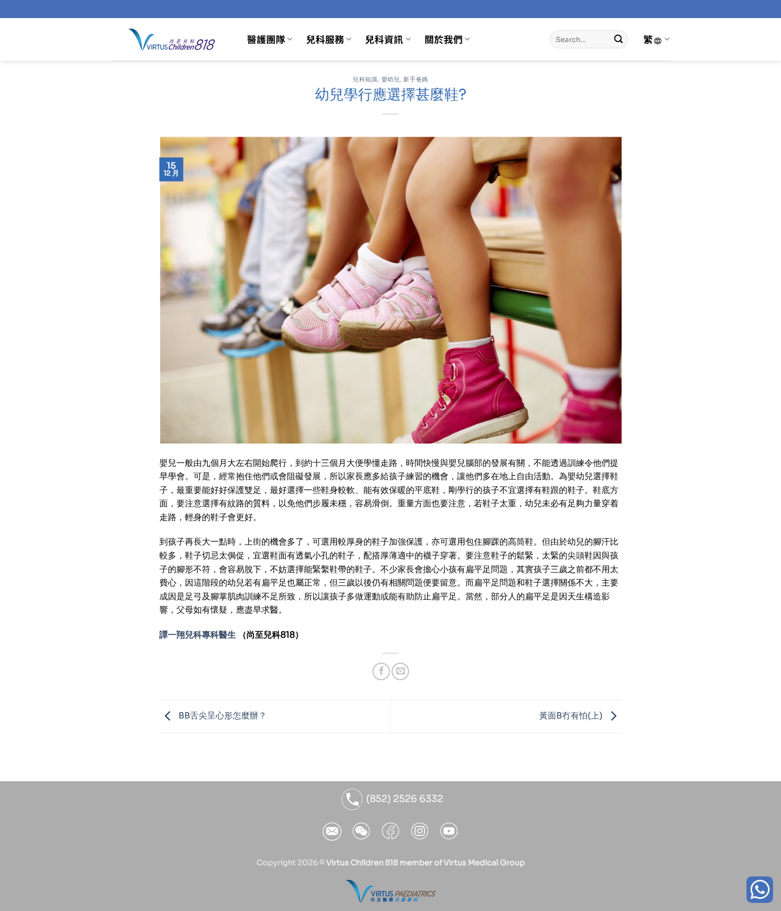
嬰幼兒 (390, 79)
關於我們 (444, 39)
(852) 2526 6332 (403, 799)
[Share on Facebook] (381, 671)
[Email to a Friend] (400, 671)
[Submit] (618, 39)
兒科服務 (325, 39)
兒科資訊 (384, 39)
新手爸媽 (415, 79)
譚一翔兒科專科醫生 (197, 634)
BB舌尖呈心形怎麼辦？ (221, 716)
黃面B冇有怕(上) (572, 716)
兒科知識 (365, 79)
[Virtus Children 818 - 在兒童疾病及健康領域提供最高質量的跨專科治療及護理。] (171, 39)
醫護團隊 (266, 39)
